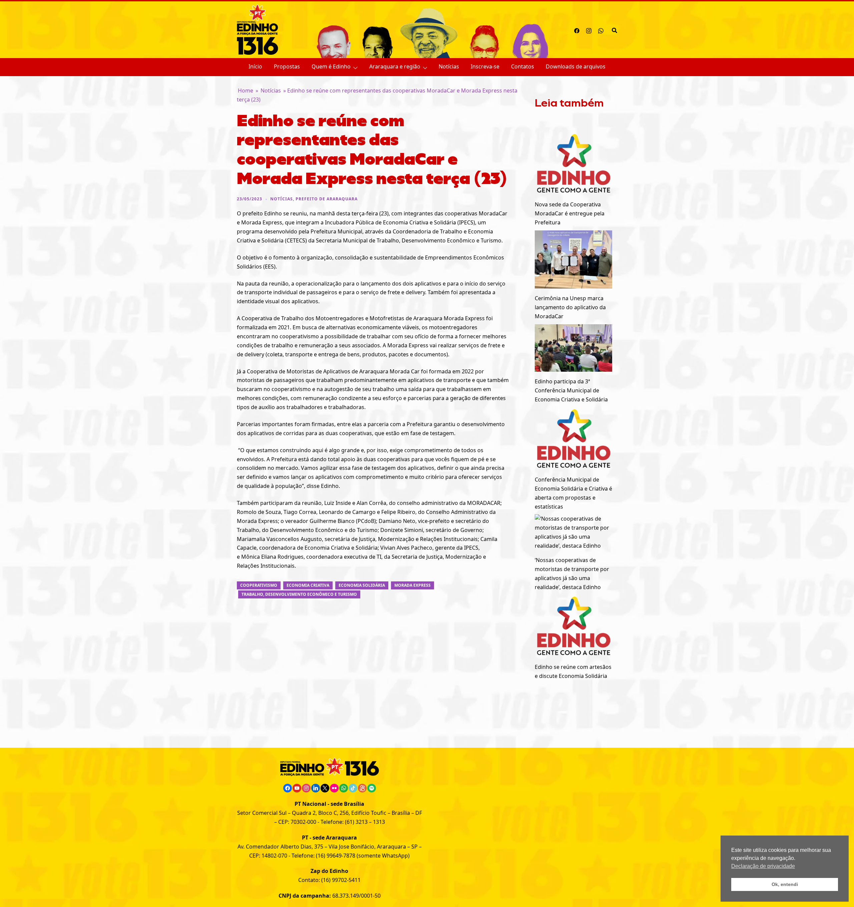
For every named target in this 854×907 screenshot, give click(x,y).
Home (245, 90)
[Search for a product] (614, 29)
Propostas (287, 66)
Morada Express (412, 585)
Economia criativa (308, 585)
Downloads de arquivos (575, 66)
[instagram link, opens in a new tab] (588, 29)
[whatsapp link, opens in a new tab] (600, 29)
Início (255, 66)
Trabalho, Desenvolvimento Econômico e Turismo (299, 594)
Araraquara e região (394, 66)
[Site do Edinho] (257, 29)
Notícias (449, 66)
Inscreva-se (485, 66)
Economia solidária (362, 585)
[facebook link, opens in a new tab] (576, 29)
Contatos (522, 66)
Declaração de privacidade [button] (763, 866)
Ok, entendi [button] (785, 884)
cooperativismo (258, 585)
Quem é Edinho (331, 66)
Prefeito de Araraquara (327, 199)
